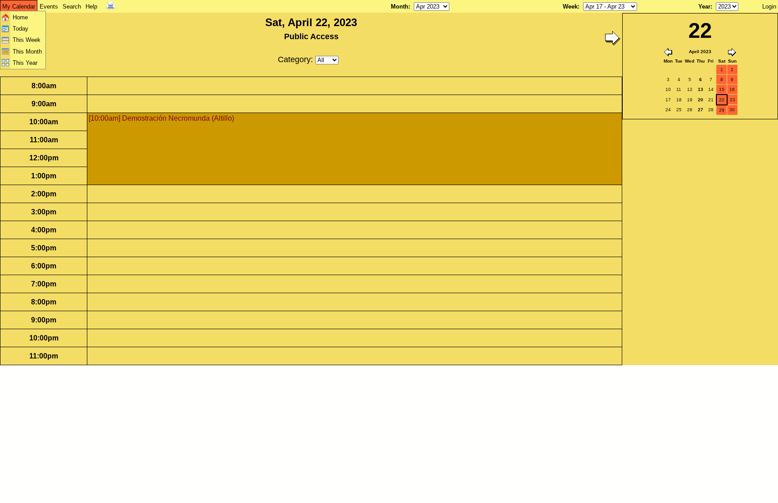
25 (679, 109)
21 (711, 99)
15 (721, 89)
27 (700, 109)
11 (678, 89)
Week (570, 6)
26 (689, 109)
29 (721, 110)
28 (711, 109)
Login (769, 6)
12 (689, 89)
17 (668, 99)
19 (689, 99)
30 (732, 109)
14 (711, 89)
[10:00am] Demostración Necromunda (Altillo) (161, 118)
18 (679, 99)
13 (700, 89)
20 (700, 99)
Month (399, 6)
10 (668, 89)
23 (732, 99)
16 (732, 89)
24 (668, 109)
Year (704, 6)
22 (721, 99)
